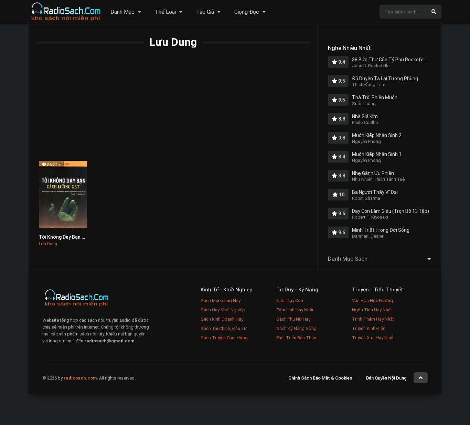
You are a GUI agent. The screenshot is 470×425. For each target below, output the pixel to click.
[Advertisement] (172, 109)
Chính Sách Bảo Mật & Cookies (320, 378)
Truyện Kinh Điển (368, 328)
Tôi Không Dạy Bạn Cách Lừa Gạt (75, 237)
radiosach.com (80, 378)
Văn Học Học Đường (372, 300)
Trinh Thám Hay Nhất (373, 319)
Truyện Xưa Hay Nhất (373, 337)
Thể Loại (165, 12)
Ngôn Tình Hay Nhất (372, 309)
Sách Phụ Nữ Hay (293, 319)
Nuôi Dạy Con (289, 300)
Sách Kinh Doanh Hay (222, 319)
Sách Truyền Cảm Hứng (224, 337)
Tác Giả (205, 12)
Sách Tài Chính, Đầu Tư (224, 328)
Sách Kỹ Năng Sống (296, 328)
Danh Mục (122, 12)
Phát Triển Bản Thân (296, 337)
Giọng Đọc (246, 12)
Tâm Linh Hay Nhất (294, 309)
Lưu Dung (48, 243)
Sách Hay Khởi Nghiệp (223, 309)
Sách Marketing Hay (221, 300)
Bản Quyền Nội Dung (386, 378)
